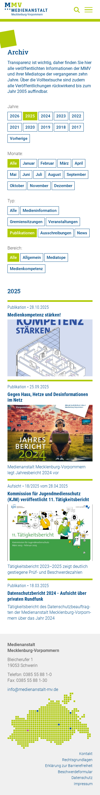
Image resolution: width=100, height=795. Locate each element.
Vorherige (18, 138)
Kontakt (86, 754)
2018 (61, 127)
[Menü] (89, 10)
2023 (61, 116)
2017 (76, 127)
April (79, 163)
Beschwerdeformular (75, 772)
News (82, 233)
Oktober (17, 185)
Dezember (63, 185)
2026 (14, 116)
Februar (47, 163)
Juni (26, 174)
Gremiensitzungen (26, 221)
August (54, 174)
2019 (45, 127)
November (39, 185)
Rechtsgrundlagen (77, 760)
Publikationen (22, 233)
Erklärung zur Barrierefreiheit (69, 766)
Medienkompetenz (26, 268)
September (76, 174)
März (64, 163)
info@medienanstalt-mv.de (32, 689)
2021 (14, 127)
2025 (30, 116)
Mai (13, 174)
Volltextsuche (49, 79)
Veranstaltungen (63, 221)
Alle (13, 163)
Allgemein (32, 257)
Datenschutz (82, 778)
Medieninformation (40, 210)
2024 (45, 116)
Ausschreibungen (55, 233)
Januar (29, 163)
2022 (76, 116)
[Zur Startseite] (26, 10)
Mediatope (56, 257)
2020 (30, 127)
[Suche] (78, 10)
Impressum (83, 784)
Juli (39, 174)
